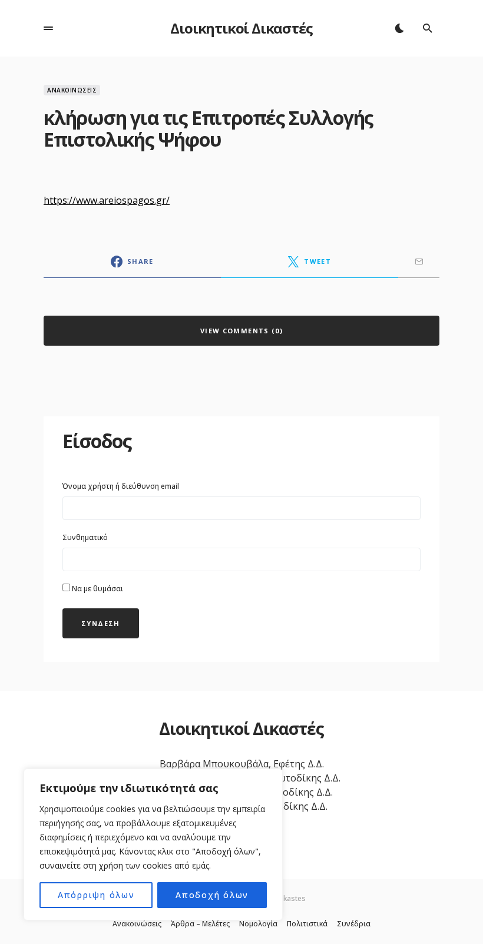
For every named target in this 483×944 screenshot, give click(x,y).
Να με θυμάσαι (96, 589)
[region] (153, 844)
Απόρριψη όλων (96, 894)
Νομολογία (258, 924)
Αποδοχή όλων (212, 894)
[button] (48, 28)
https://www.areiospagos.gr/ (107, 200)
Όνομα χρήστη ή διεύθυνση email (120, 486)
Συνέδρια (353, 924)
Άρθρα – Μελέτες (200, 924)
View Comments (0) (241, 330)
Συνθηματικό (85, 537)
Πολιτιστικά (307, 924)
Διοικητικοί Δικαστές (241, 28)
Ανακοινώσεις (72, 90)
